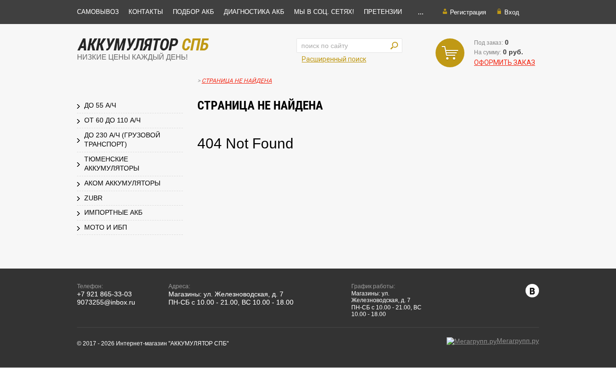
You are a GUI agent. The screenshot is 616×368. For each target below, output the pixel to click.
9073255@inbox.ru (106, 302)
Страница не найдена (237, 80)
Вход (511, 12)
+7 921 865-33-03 (104, 294)
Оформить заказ (504, 62)
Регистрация (468, 12)
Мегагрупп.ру (518, 340)
